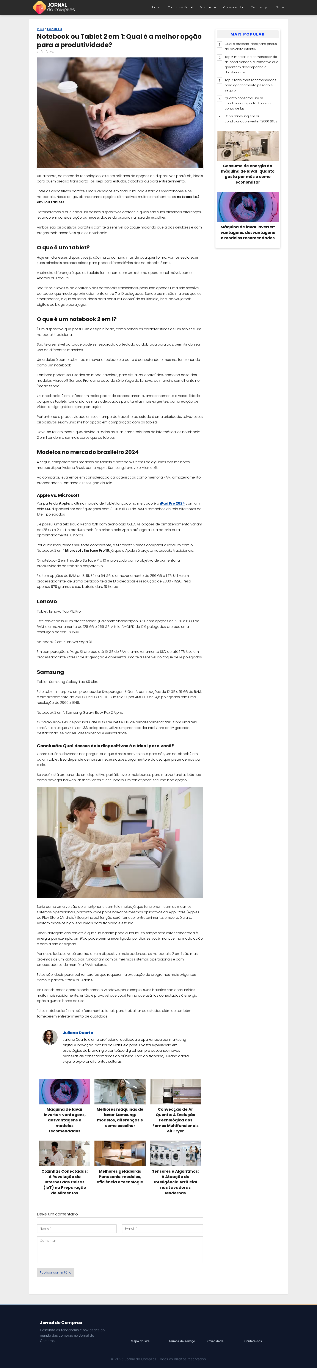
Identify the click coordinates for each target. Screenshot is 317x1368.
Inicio (156, 7)
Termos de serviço (182, 1341)
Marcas (206, 7)
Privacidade (215, 1341)
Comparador (233, 7)
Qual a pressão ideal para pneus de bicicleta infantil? (251, 46)
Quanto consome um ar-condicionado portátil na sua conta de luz (248, 103)
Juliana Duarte (78, 1032)
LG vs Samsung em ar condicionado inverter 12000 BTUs (251, 119)
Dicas (280, 7)
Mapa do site (140, 1341)
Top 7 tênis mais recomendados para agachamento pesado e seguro (250, 85)
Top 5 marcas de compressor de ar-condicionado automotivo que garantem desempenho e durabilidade (251, 64)
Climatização (178, 7)
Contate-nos (253, 1341)
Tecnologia (259, 7)
